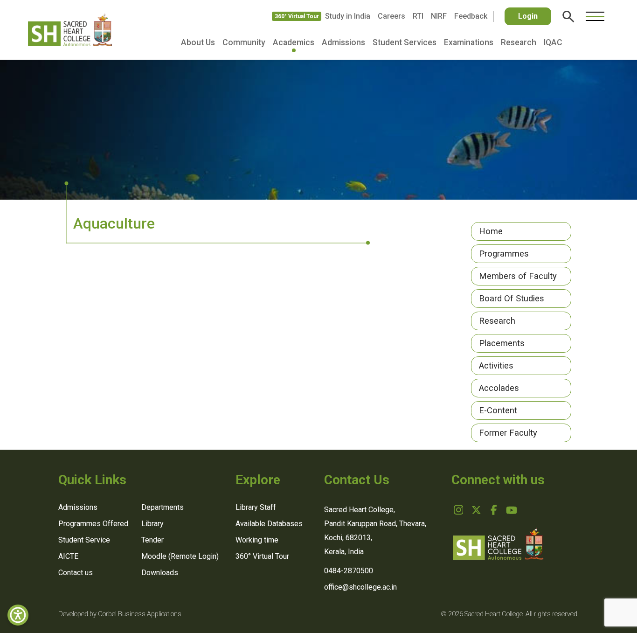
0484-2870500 (348, 570)
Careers (391, 16)
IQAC (553, 42)
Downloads (159, 572)
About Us (198, 42)
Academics (293, 42)
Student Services (404, 42)
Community (243, 42)
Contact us (75, 572)
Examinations (468, 42)
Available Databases (269, 523)
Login (528, 16)
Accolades (499, 388)
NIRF (439, 16)
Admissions (343, 42)
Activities (496, 365)
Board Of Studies (511, 298)
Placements (502, 343)
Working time (256, 540)
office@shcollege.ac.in (360, 587)
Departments (162, 507)
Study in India (347, 16)
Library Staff (255, 507)
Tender (152, 540)
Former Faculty (508, 433)
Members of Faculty (518, 276)
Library (152, 523)
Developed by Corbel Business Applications (119, 614)
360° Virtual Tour (297, 16)
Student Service (84, 540)
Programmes (504, 253)
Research (518, 42)
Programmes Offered (93, 523)
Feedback (470, 16)
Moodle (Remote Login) (180, 556)
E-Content (498, 410)
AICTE (68, 556)
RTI (418, 16)
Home (491, 231)
